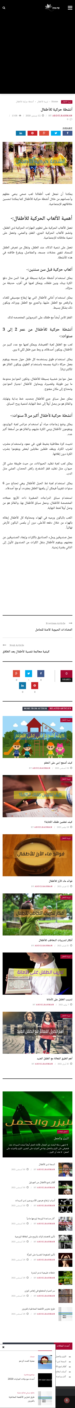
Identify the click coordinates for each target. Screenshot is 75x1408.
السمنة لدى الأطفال (47, 1164)
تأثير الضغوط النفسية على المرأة (41, 1255)
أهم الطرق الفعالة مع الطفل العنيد (54, 1058)
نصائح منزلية (21, 1393)
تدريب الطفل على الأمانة (59, 999)
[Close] (3, 1347)
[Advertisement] (37, 54)
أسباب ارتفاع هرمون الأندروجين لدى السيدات (35, 1201)
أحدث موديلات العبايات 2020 (21, 1379)
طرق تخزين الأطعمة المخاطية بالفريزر (22, 1399)
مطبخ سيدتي (30, 1393)
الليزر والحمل (61, 1138)
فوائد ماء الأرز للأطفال (60, 881)
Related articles (60, 709)
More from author (35, 709)
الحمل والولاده (63, 1131)
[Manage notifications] (67, 1400)
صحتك (32, 1356)
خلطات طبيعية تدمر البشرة (43, 1273)
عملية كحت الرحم (27, 1361)
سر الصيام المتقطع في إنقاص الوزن (39, 1291)
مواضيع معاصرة (29, 1374)
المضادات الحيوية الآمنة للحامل (53, 629)
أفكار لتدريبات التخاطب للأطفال (55, 940)
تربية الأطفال (66, 101)
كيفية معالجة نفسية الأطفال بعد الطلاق (26, 651)
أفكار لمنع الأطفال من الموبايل (42, 1183)
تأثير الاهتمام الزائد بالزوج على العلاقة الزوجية (35, 1237)
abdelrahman (62, 116)
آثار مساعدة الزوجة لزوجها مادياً (41, 1219)
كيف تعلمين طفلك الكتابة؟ (58, 822)
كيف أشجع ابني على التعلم (58, 763)
